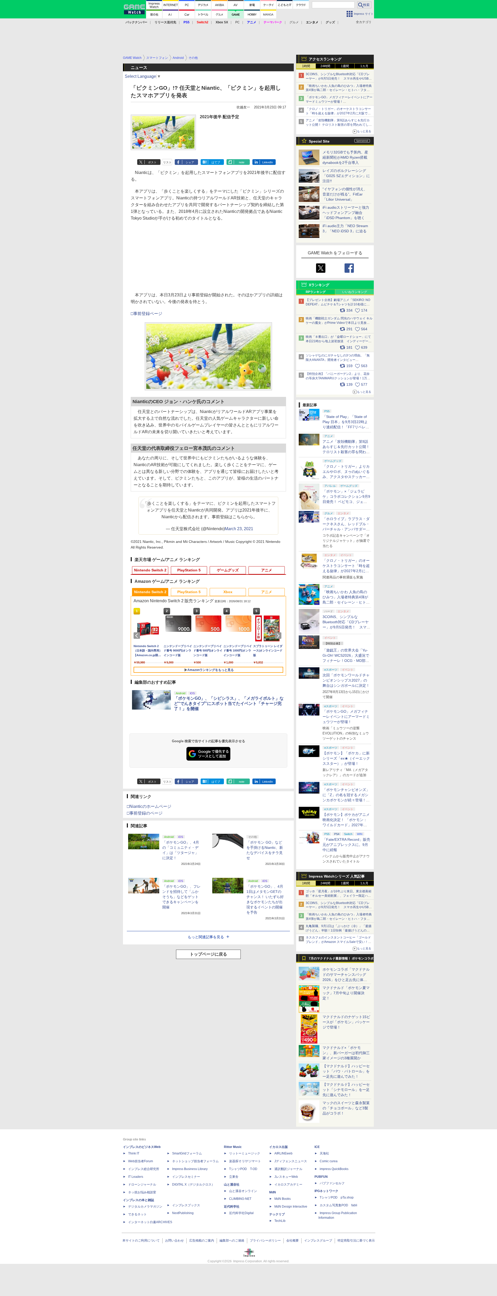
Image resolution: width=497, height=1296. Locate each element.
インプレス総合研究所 (143, 1169)
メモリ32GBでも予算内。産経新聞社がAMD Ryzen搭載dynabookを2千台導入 (345, 157)
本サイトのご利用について (141, 1240)
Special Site (319, 141)
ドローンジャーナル (142, 1184)
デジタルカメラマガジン (145, 1206)
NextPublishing (183, 1213)
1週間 (345, 66)
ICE (317, 1147)
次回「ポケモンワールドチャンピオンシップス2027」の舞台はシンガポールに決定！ (346, 680)
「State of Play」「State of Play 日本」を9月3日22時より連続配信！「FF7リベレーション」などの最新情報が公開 (346, 427)
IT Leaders (135, 1177)
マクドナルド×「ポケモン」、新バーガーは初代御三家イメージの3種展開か (346, 1053)
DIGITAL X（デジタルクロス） (193, 1184)
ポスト (152, 162)
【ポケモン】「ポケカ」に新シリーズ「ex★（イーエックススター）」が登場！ (346, 758)
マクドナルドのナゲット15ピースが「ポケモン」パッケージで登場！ (346, 1022)
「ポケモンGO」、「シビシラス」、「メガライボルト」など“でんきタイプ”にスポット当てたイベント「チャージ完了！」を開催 (229, 703)
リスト (167, 162)
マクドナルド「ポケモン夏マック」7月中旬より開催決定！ (346, 993)
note (241, 162)
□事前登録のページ (145, 813)
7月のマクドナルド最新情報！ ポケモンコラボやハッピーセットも (341, 960)
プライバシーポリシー (265, 1240)
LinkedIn (267, 162)
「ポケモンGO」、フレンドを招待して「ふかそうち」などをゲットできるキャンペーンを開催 (181, 896)
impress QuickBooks (334, 1169)
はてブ (215, 162)
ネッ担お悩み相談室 (142, 1192)
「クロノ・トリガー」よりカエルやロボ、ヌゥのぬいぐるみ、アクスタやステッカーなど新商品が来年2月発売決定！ (346, 476)
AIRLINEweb (283, 1153)
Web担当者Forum (140, 1161)
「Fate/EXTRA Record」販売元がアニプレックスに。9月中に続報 (346, 844)
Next (279, 636)
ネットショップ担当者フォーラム (195, 1161)
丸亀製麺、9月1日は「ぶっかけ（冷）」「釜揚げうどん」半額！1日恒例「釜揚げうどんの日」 (338, 930)
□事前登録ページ (146, 313)
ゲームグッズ (228, 570)
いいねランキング (354, 292)
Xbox (227, 592)
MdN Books (282, 1199)
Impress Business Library (190, 1169)
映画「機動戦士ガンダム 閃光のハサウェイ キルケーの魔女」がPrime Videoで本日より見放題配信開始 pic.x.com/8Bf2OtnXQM (339, 323)
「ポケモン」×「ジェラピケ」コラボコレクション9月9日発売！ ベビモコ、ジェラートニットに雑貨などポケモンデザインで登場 (346, 501)
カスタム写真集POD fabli (338, 1205)
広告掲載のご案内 (201, 1240)
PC (237, 22)
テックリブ (277, 1214)
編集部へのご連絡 (232, 1240)
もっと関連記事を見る (206, 937)
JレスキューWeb (286, 1177)
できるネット (137, 1214)
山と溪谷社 (231, 1184)
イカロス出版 (278, 1147)
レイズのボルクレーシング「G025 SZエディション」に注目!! (346, 176)
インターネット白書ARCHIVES (150, 1222)
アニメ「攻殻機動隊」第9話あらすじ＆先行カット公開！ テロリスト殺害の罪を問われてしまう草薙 (339, 124)
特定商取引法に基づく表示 (356, 1240)
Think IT (133, 1153)
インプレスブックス (186, 1205)
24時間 (325, 66)
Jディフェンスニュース (290, 1161)
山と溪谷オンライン (243, 1191)
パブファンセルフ (332, 1183)
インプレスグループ (318, 1240)
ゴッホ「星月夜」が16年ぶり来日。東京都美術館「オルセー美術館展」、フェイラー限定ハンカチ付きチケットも (338, 895)
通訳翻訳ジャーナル (288, 1169)
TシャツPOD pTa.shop (337, 1197)
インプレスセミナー (186, 1177)
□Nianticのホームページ (149, 806)
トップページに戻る (208, 954)
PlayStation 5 (189, 570)
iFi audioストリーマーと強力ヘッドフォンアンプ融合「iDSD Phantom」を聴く (346, 212)
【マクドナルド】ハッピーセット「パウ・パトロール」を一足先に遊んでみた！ (346, 1071)
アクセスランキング (325, 59)
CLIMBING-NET (240, 1199)
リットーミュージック (244, 1153)
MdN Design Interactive (290, 1206)
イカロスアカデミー (288, 1184)
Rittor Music (233, 1147)
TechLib (280, 1221)
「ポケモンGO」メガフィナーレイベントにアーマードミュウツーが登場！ (346, 716)
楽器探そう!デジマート (245, 1161)
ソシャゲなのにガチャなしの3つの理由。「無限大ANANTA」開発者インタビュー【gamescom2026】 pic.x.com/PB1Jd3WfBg (338, 360)
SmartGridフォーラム (187, 1153)
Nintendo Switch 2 (150, 570)
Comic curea (329, 1161)
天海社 (324, 1153)
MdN (272, 1192)
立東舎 (233, 1177)
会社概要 (292, 1240)
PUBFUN (321, 1177)
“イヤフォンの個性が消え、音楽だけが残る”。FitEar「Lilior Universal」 (345, 194)
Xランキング (319, 285)
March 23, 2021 (239, 529)
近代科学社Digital (241, 1213)
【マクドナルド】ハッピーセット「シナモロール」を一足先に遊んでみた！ (346, 1089)
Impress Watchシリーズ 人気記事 (337, 876)
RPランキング (316, 292)
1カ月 (364, 66)
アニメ (266, 570)
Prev (138, 636)
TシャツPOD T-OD (243, 1169)
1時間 (306, 66)
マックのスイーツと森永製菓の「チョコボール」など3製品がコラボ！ (346, 1108)
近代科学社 (231, 1206)
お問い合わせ (174, 1240)
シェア (190, 162)
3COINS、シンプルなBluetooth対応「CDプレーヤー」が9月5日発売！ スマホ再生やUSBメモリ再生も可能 (339, 78)
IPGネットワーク (326, 1191)
